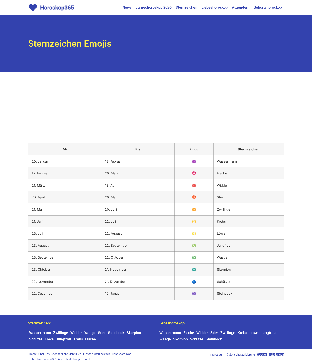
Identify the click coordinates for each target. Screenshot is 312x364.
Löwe (49, 339)
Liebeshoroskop (214, 7)
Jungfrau (63, 339)
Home (33, 354)
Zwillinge (60, 333)
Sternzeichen (186, 7)
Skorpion (134, 333)
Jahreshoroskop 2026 (154, 7)
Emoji (76, 359)
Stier (102, 333)
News (127, 7)
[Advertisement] (156, 107)
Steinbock (116, 333)
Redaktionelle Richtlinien (66, 354)
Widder (76, 333)
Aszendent (240, 7)
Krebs (78, 339)
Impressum (216, 354)
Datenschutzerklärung (240, 354)
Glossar (88, 354)
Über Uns (44, 354)
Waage (90, 333)
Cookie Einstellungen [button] (270, 354)
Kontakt (87, 359)
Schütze (35, 339)
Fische (90, 339)
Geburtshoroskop (268, 7)
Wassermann (40, 333)
